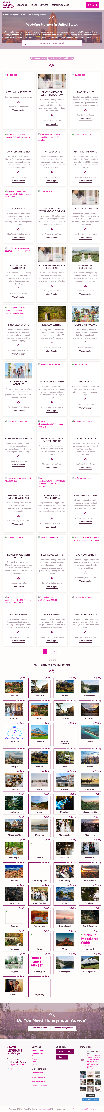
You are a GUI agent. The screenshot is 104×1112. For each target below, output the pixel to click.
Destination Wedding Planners (61, 58)
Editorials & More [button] (60, 5)
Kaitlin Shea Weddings (18, 439)
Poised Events (52, 152)
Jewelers (35, 1059)
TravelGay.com (44, 1109)
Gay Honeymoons (39, 1028)
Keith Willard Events (18, 92)
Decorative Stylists (38, 58)
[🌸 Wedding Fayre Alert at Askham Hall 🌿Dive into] (90, 1074)
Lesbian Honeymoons (63, 1028)
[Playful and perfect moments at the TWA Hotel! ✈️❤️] (98, 1074)
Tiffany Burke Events (52, 382)
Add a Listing (65, 1051)
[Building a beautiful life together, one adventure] (98, 1082)
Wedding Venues (38, 1051)
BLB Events (18, 209)
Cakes (34, 1062)
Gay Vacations (37, 1073)
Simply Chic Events (85, 615)
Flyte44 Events (18, 615)
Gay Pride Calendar (39, 1086)
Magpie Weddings (85, 555)
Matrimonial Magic (85, 152)
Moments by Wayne (85, 325)
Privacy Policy (71, 1109)
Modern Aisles (85, 92)
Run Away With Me (52, 325)
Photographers (37, 1053)
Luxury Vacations (38, 1077)
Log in (61, 1057)
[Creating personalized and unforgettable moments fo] (90, 1082)
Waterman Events (85, 439)
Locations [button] (22, 5)
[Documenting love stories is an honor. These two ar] (83, 1074)
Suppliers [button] (44, 5)
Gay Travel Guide (38, 1081)
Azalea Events (52, 615)
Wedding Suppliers (11, 15)
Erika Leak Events (18, 325)
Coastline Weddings (18, 152)
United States (92, 5)
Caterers (35, 1064)
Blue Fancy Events (52, 555)
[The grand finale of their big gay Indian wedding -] (83, 1089)
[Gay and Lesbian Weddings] (8, 5)
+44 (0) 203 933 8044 (15, 1065)
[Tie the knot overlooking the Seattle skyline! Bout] (98, 1089)
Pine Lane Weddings (85, 495)
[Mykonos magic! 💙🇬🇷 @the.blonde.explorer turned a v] (83, 1082)
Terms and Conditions (87, 1109)
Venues (34, 5)
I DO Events (85, 382)
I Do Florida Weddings (85, 209)
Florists (34, 1056)
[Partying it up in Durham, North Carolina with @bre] (90, 1089)
